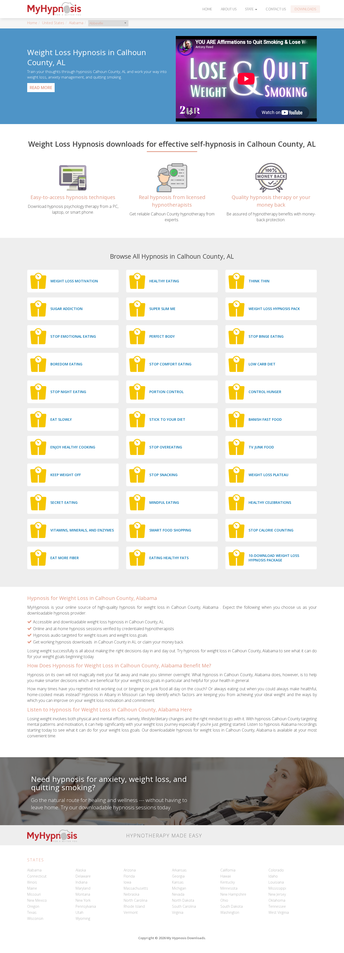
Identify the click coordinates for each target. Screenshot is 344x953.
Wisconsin (35, 918)
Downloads (305, 9)
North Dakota (183, 900)
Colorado (276, 870)
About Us (228, 9)
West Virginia (278, 912)
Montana (83, 894)
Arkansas (179, 870)
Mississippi (277, 888)
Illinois (32, 882)
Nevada (178, 894)
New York (83, 900)
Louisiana (276, 882)
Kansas (178, 882)
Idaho (273, 876)
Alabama (76, 22)
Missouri (34, 894)
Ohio (224, 900)
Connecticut (37, 876)
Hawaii (225, 876)
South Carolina (184, 906)
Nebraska (131, 894)
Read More (41, 87)
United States (53, 22)
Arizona (130, 870)
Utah (79, 912)
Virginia (177, 912)
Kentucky (227, 882)
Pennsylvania (86, 906)
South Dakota (231, 906)
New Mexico (37, 900)
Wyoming (83, 918)
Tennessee (277, 906)
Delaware (83, 876)
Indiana (81, 882)
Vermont (131, 912)
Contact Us (276, 9)
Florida (129, 876)
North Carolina (135, 900)
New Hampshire (233, 894)
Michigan (179, 888)
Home (207, 9)
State (250, 9)
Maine (32, 888)
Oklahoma (276, 900)
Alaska (81, 870)
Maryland (83, 888)
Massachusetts (136, 888)
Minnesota (228, 888)
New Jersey (277, 894)
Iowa (127, 882)
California (227, 870)
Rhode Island (134, 906)
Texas (32, 912)
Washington (229, 912)
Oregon (33, 906)
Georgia (178, 876)
